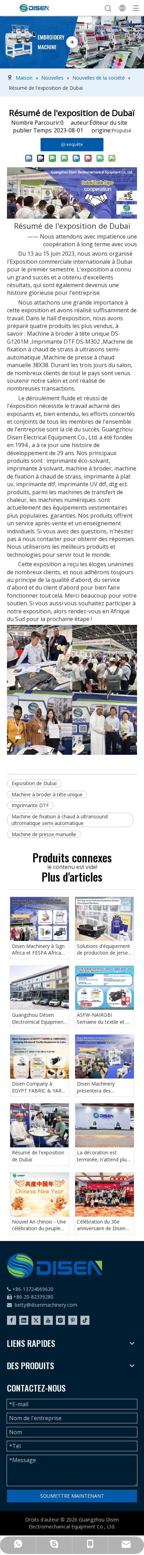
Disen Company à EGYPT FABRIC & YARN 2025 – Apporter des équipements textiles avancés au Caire (38, 1087)
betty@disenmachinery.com (46, 1304)
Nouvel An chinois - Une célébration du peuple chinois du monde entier (39, 1225)
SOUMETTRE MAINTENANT (72, 1495)
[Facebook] (11, 1320)
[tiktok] (84, 1320)
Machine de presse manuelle (44, 834)
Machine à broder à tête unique (47, 794)
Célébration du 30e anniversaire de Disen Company (101, 1225)
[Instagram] (60, 1320)
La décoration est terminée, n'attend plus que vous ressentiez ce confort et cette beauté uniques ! (103, 1156)
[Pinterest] (72, 1320)
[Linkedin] (23, 1320)
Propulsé (121, 130)
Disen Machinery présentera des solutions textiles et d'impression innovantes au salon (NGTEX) (104, 1087)
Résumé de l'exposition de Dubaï (38, 1156)
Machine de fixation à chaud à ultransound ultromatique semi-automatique (60, 820)
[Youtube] (48, 1320)
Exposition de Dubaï (34, 783)
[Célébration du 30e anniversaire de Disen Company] (104, 1195)
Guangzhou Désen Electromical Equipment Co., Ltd (38, 1018)
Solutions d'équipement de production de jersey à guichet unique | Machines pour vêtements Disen (103, 949)
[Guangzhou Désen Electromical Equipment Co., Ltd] (39, 988)
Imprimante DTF (30, 805)
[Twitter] (36, 1320)
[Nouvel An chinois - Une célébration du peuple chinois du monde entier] (39, 1195)
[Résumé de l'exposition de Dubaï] (39, 1125)
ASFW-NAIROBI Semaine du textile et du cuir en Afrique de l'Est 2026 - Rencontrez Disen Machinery (104, 1018)
